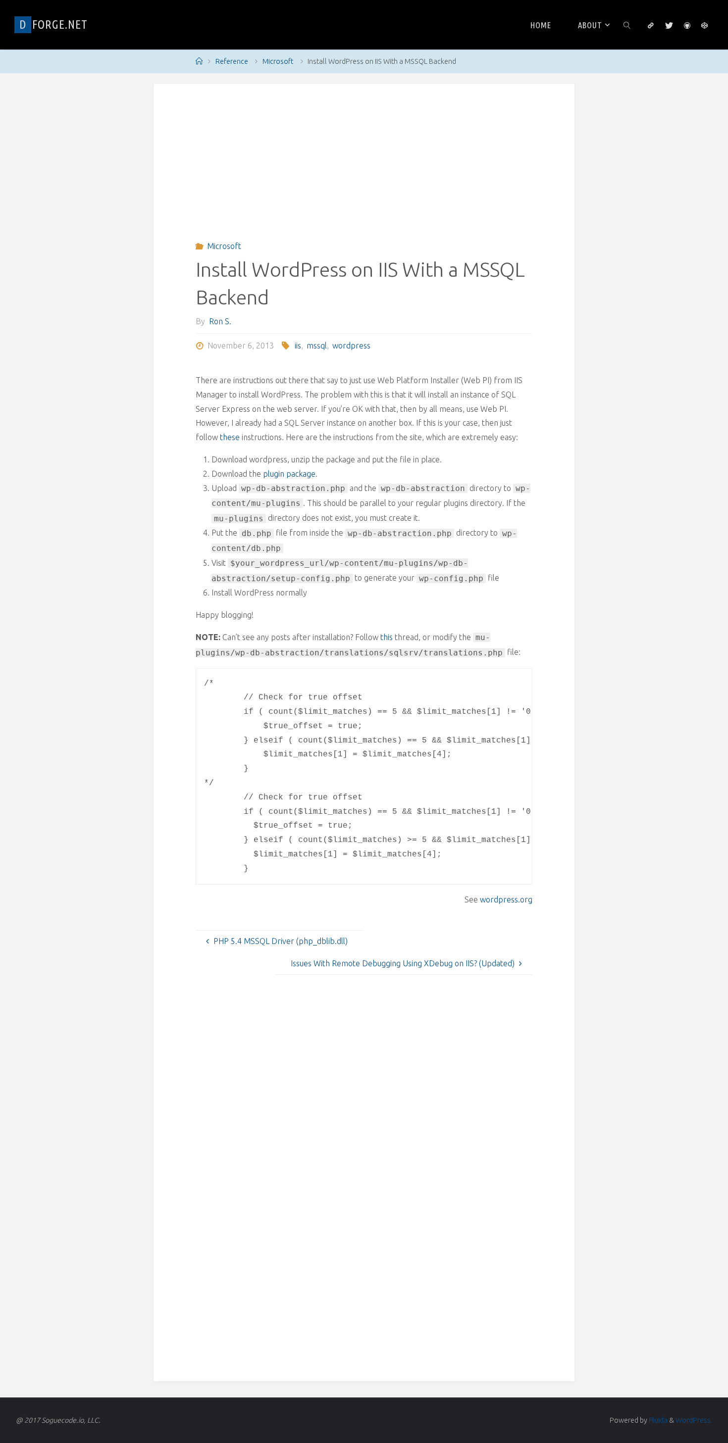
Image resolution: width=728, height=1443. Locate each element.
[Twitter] (668, 25)
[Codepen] (704, 25)
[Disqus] (364, 1237)
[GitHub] (687, 25)
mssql (317, 345)
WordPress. (694, 1420)
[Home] (199, 61)
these (230, 437)
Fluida (657, 1420)
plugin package (289, 473)
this (386, 637)
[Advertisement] (364, 169)
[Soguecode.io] (650, 25)
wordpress (351, 345)
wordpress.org (506, 899)
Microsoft (277, 61)
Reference (231, 61)
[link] (627, 25)
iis (298, 345)
